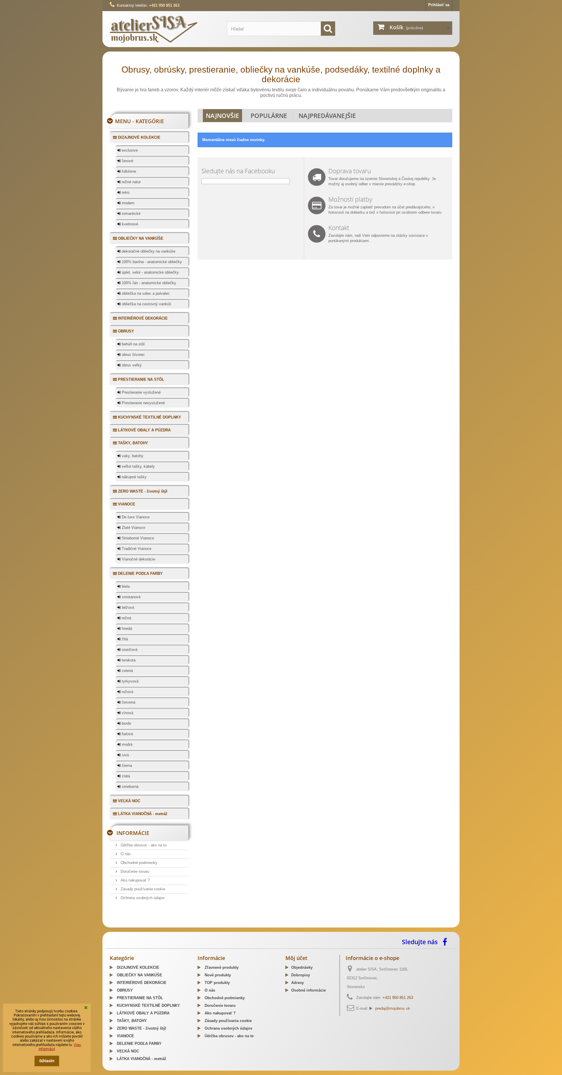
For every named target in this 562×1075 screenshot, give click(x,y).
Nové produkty (217, 975)
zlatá (125, 776)
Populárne (269, 115)
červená (128, 702)
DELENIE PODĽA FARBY (140, 573)
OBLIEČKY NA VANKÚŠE (140, 238)
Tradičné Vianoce (136, 548)
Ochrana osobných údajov (142, 898)
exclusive (129, 150)
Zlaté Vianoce (133, 527)
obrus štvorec (133, 354)
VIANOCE (126, 504)
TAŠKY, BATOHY (132, 443)
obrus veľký (131, 365)
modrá (126, 744)
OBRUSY (125, 331)
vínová (127, 713)
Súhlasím (46, 1061)
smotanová (130, 597)
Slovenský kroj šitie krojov (133, 925)
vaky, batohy (132, 456)
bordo (126, 723)
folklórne (128, 171)
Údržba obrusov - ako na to (143, 845)
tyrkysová (129, 681)
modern (127, 203)
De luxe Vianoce (135, 517)
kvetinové (129, 224)
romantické (130, 213)
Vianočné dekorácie (138, 559)
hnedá (126, 628)
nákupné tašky (134, 477)
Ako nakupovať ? (134, 880)
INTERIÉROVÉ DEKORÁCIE (142, 318)
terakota (128, 660)
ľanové (127, 161)
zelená (127, 670)
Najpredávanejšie (327, 115)
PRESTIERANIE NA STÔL (140, 379)
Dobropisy (300, 975)
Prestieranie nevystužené (143, 403)
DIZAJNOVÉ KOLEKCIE (138, 137)
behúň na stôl (133, 344)
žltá (124, 639)
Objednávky (302, 967)
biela (125, 586)
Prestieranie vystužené (141, 392)
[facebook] (446, 941)
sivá (125, 755)
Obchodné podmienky (138, 862)
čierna (126, 765)
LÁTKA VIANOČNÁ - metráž (142, 814)
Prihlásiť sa (438, 5)
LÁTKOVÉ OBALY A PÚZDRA (144, 430)
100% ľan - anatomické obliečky (148, 283)
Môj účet (296, 957)
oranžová (129, 649)
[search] (328, 28)
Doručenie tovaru (134, 871)
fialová (127, 734)
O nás (125, 854)
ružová (127, 692)
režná (126, 618)
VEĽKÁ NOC (128, 801)
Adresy (297, 982)
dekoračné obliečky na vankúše (148, 251)
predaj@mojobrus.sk (392, 1008)
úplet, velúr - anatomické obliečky (150, 272)
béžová (127, 607)
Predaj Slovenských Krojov (181, 925)
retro (125, 192)
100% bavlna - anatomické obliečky (151, 262)
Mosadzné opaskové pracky (232, 925)
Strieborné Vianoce (137, 538)
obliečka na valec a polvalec (145, 293)
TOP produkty (216, 982)
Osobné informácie (308, 990)
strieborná (129, 786)
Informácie (132, 832)
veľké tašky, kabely (138, 466)
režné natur (131, 182)
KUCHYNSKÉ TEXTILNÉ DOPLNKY (149, 417)
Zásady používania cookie (142, 889)
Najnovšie (222, 116)
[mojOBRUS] (164, 29)
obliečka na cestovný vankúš (146, 304)
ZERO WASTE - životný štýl (142, 491)
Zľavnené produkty (221, 967)
